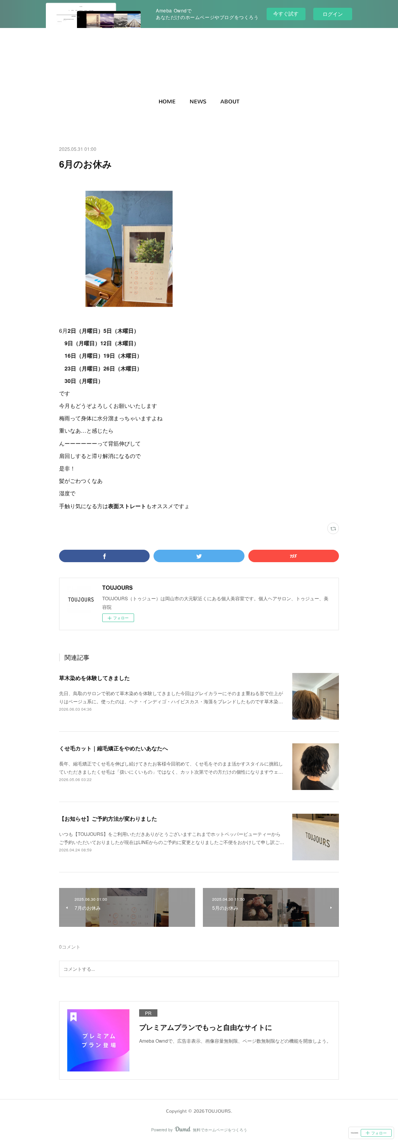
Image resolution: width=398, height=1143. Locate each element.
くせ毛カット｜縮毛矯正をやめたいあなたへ (113, 748)
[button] (167, 102)
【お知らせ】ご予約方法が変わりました (108, 818)
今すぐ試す (285, 13)
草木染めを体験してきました (94, 678)
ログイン (333, 13)
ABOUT (229, 101)
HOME (167, 101)
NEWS (198, 101)
